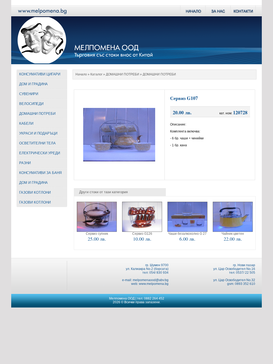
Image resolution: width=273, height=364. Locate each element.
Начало (81, 74)
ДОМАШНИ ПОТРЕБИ (122, 74)
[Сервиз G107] (119, 160)
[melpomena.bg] (42, 15)
